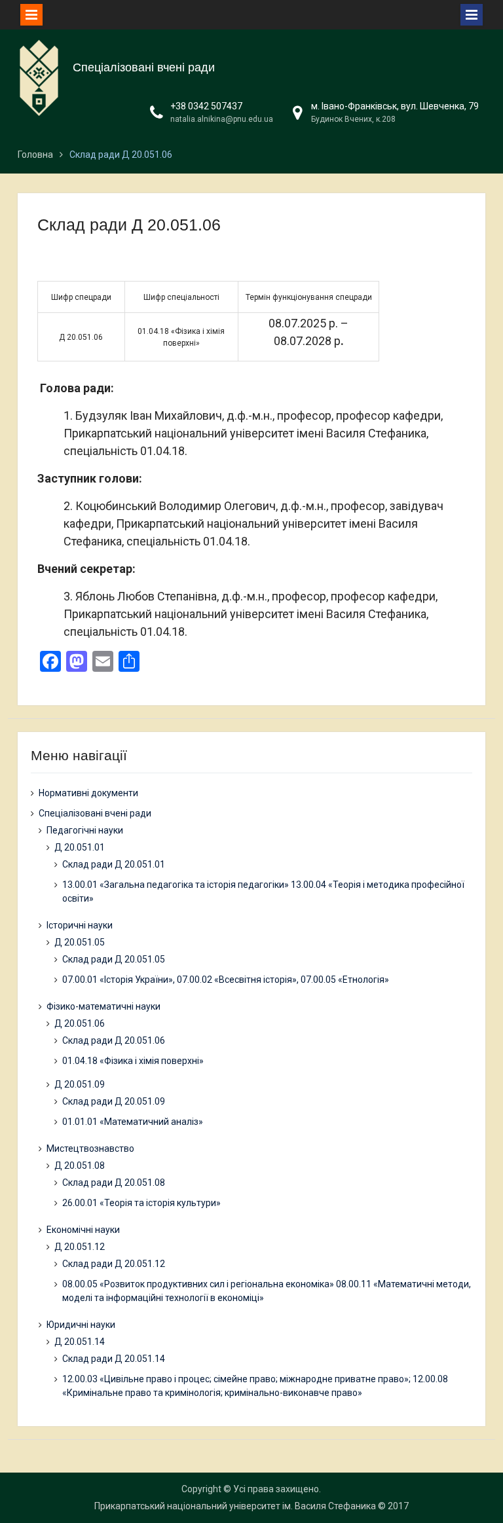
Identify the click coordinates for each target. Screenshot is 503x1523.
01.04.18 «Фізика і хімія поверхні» (133, 1060)
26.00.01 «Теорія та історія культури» (141, 1203)
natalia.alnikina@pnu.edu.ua (221, 119)
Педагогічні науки (85, 830)
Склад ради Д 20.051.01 (113, 864)
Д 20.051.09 (79, 1084)
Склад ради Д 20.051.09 (113, 1101)
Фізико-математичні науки (103, 1006)
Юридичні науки (81, 1324)
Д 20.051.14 (79, 1341)
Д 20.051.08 (79, 1165)
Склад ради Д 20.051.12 (113, 1263)
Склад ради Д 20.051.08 (113, 1182)
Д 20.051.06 (79, 1023)
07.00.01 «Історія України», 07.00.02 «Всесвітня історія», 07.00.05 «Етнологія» (225, 979)
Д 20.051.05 (79, 942)
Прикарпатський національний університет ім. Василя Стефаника (235, 1506)
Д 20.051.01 (79, 847)
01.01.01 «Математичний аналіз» (132, 1121)
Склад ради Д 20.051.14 (113, 1358)
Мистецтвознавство (90, 1148)
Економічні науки (83, 1229)
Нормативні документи (88, 793)
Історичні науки (80, 925)
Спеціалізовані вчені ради (144, 67)
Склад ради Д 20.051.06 (113, 1040)
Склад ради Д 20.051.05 (113, 959)
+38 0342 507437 (206, 106)
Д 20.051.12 (79, 1246)
